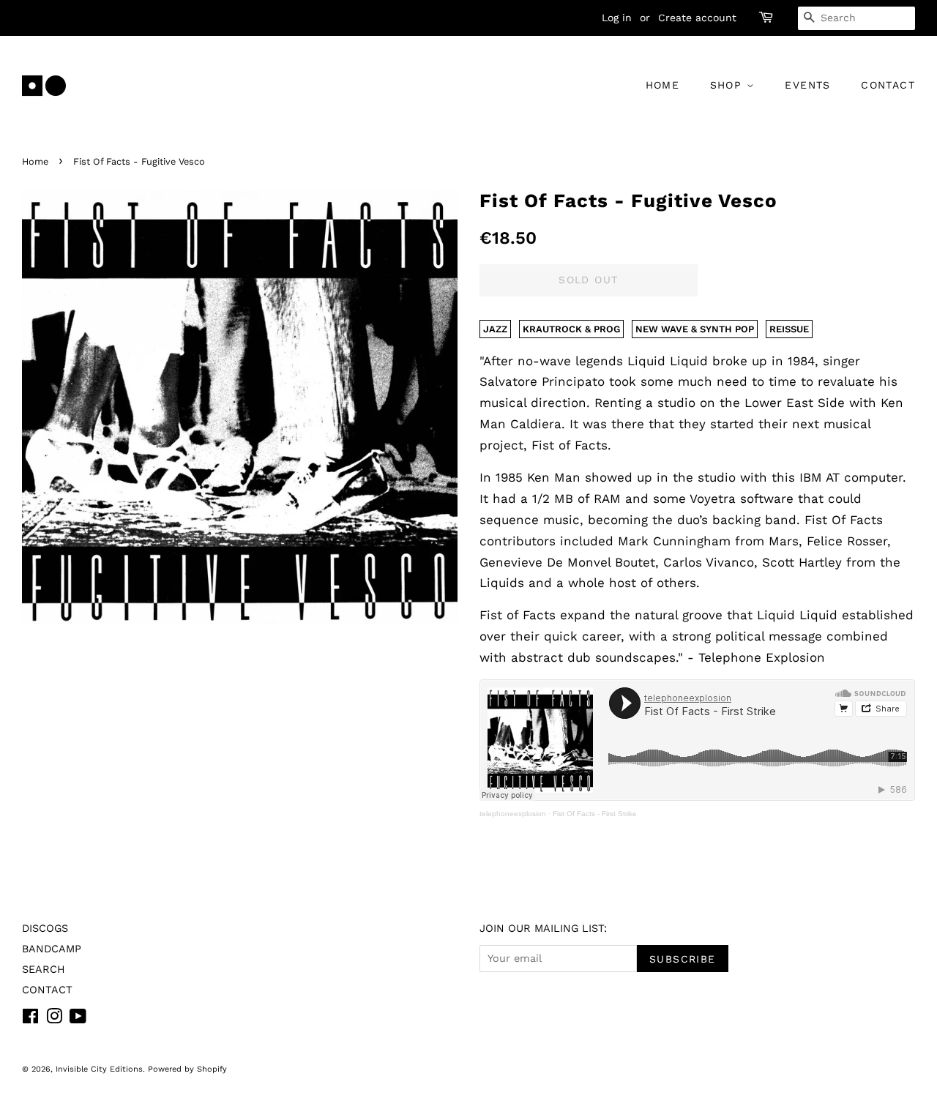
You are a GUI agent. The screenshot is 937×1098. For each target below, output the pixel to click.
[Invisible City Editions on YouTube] (78, 1019)
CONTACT (888, 85)
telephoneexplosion (512, 814)
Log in (617, 17)
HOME (663, 85)
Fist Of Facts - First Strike (595, 814)
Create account (697, 17)
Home (35, 161)
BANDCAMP (51, 949)
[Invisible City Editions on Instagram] (54, 1019)
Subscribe (682, 959)
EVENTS (807, 85)
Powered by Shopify (187, 1069)
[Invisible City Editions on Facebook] (30, 1019)
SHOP (728, 85)
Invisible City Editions (99, 1069)
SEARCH (43, 969)
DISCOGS (45, 928)
